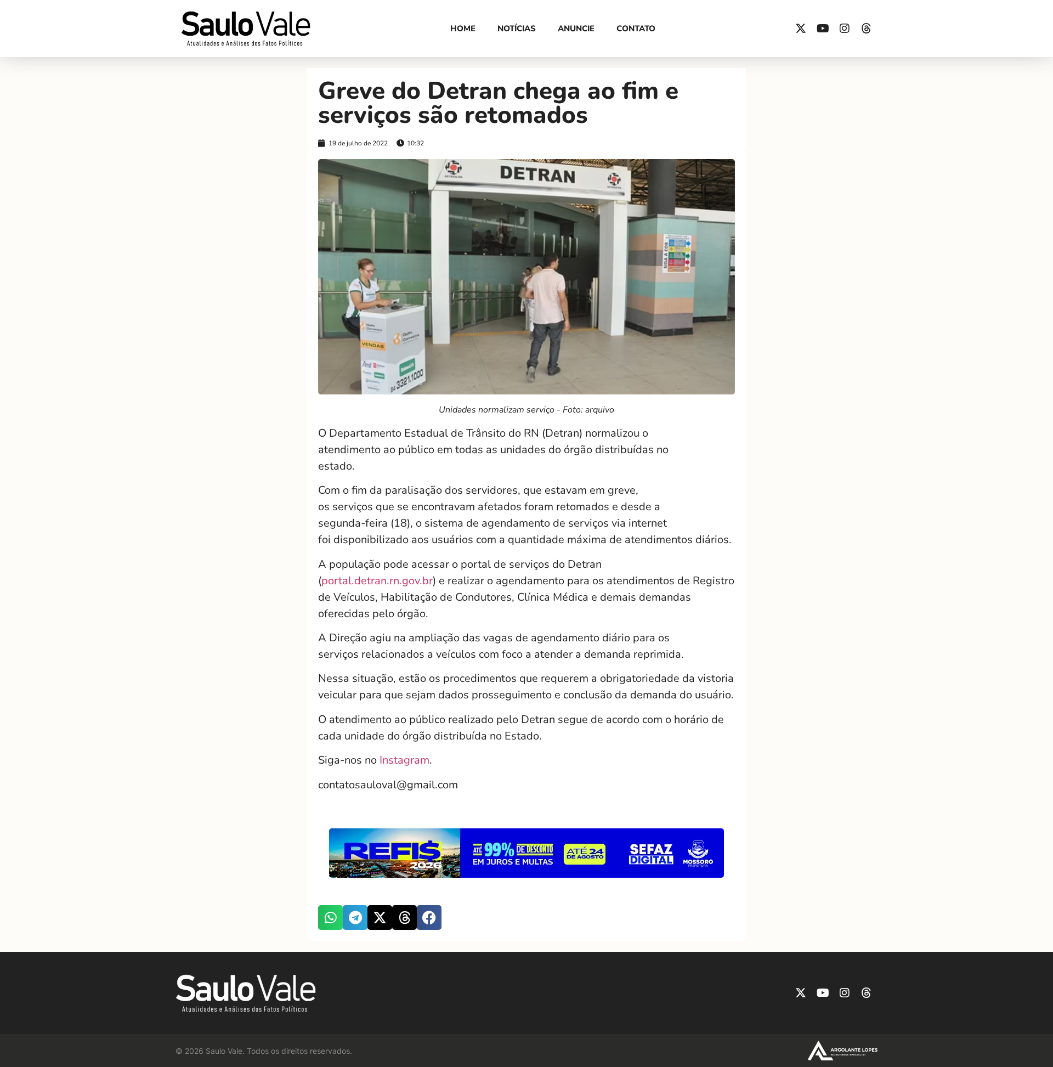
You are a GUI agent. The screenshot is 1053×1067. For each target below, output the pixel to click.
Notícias (516, 28)
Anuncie (576, 28)
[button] (330, 917)
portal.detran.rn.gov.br (377, 580)
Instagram (404, 760)
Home (462, 28)
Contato (635, 28)
